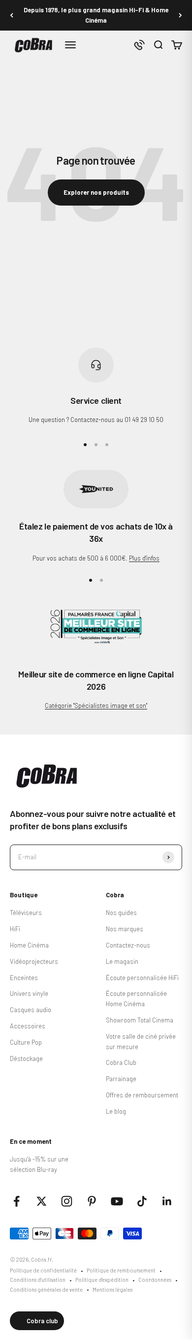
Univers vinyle (29, 993)
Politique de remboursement (121, 1270)
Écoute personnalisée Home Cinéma (136, 998)
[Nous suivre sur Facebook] (16, 1201)
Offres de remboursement (142, 1095)
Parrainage (121, 1079)
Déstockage (26, 1058)
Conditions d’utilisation (37, 1279)
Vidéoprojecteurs (34, 961)
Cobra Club (121, 1062)
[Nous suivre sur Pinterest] (91, 1201)
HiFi (15, 929)
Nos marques (124, 929)
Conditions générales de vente (46, 1289)
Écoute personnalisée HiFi (142, 978)
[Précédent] (11, 15)
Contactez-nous (128, 945)
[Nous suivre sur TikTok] (142, 1201)
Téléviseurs (26, 913)
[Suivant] (180, 15)
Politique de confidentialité (43, 1270)
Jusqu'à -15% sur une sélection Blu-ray (39, 1164)
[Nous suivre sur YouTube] (117, 1201)
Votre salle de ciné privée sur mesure (141, 1041)
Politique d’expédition (101, 1279)
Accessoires (27, 1026)
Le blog (116, 1111)
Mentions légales (112, 1289)
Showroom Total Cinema (139, 1020)
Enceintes (24, 978)
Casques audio (30, 1010)
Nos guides (121, 913)
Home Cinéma (29, 945)
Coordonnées (154, 1279)
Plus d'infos (144, 558)
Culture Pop (26, 1042)
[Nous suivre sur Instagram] (66, 1201)
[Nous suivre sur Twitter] (41, 1201)
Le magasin (122, 961)
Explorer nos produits (96, 192)
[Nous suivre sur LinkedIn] (167, 1201)
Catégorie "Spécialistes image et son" (96, 705)
